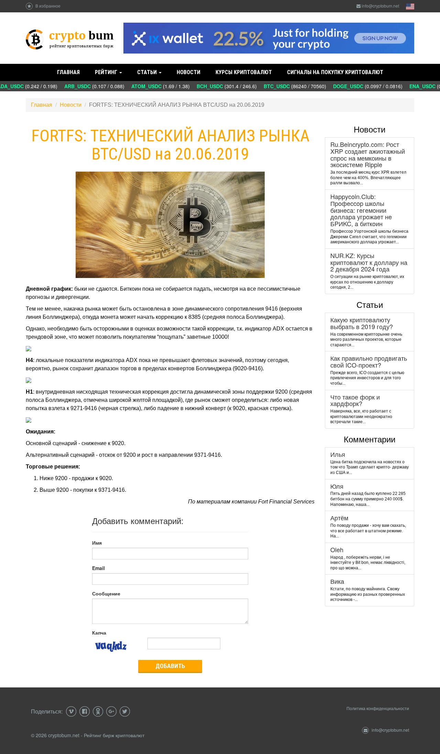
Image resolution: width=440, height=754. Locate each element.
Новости (188, 72)
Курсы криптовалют (244, 72)
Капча (99, 632)
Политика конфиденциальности (377, 708)
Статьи (147, 72)
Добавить (170, 666)
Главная (68, 72)
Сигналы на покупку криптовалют (335, 72)
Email (98, 568)
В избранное (47, 6)
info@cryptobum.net (380, 6)
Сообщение (106, 593)
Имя (97, 542)
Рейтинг (107, 72)
